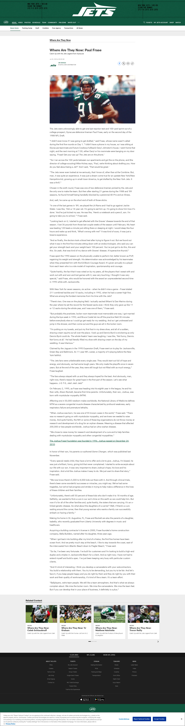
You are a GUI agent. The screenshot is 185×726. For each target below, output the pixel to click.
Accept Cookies (159, 719)
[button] (89, 641)
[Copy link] (132, 63)
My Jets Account (73, 665)
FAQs (51, 665)
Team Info (116, 661)
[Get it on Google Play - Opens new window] (99, 700)
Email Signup (51, 679)
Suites (73, 679)
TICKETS (72, 661)
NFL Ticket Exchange (73, 682)
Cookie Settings (124, 719)
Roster (116, 665)
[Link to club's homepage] (6, 22)
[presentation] (158, 642)
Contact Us (51, 682)
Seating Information (96, 665)
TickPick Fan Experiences (73, 689)
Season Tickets (73, 668)
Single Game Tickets (73, 675)
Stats (116, 686)
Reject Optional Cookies (142, 719)
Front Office (116, 675)
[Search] (144, 22)
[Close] (181, 719)
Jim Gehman (62, 62)
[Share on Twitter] (123, 65)
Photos (134, 672)
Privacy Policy (10, 724)
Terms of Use (51, 672)
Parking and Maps (96, 672)
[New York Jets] (92, 709)
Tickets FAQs (73, 686)
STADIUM (96, 661)
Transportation (96, 675)
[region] (92, 719)
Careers (51, 668)
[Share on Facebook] (119, 65)
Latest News (134, 665)
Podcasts (134, 675)
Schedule (116, 668)
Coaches (116, 672)
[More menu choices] (78, 22)
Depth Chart (116, 679)
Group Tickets (73, 672)
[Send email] (128, 65)
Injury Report (116, 682)
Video (134, 668)
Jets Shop (51, 675)
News (134, 661)
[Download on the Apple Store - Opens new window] (85, 700)
